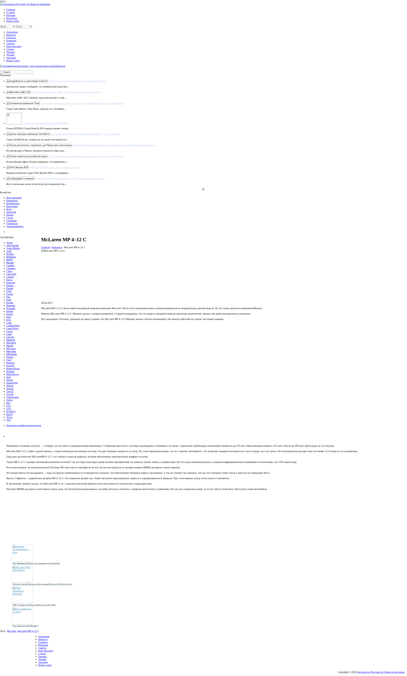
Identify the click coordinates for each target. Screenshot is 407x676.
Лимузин (11, 212)
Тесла (9, 417)
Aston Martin (13, 248)
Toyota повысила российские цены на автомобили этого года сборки (85, 156)
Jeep (8, 317)
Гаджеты (11, 37)
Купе (9, 209)
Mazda (9, 345)
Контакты (11, 18)
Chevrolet (11, 274)
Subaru (10, 385)
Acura (9, 242)
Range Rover (13, 368)
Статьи (10, 49)
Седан (9, 217)
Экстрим (11, 57)
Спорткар (11, 220)
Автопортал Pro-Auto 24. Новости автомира (381, 672)
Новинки (11, 40)
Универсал (12, 223)
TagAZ (10, 391)
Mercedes (11, 351)
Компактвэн (13, 203)
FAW (9, 291)
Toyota (9, 394)
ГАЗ (8, 405)
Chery (9, 271)
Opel (8, 360)
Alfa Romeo (12, 245)
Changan (10, 268)
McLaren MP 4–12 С (28, 631)
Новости (11, 35)
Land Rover (12, 328)
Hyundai (10, 308)
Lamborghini (12, 325)
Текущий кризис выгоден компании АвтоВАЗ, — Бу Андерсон (85, 134)
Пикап (10, 215)
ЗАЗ (8, 408)
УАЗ (8, 420)
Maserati (10, 340)
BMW (9, 259)
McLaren (11, 348)
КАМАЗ (10, 411)
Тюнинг (10, 52)
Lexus (9, 331)
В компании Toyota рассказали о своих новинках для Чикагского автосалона (114, 145)
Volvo (9, 400)
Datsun (10, 285)
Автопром (11, 32)
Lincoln (10, 337)
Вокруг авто (13, 60)
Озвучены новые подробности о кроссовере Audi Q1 (77, 81)
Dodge (9, 288)
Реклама (10, 15)
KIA (8, 320)
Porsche (10, 365)
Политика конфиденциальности (23, 425)
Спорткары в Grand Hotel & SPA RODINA (45, 123)
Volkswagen (12, 397)
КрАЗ (9, 414)
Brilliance (11, 257)
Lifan (9, 334)
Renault (10, 371)
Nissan (9, 357)
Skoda (9, 380)
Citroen (10, 277)
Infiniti (9, 311)
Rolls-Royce (12, 374)
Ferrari (9, 294)
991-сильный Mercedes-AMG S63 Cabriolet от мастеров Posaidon (66, 92)
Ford (8, 299)
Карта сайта (12, 21)
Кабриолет (12, 200)
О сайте (10, 12)
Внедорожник (14, 197)
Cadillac (10, 265)
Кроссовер (12, 206)
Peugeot (10, 362)
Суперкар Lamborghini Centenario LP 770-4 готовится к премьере (70, 178)
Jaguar (9, 314)
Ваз (8, 403)
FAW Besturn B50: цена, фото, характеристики (54, 167)
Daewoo (10, 282)
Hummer (10, 305)
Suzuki (9, 388)
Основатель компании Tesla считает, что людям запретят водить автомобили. (82, 103)
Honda (9, 302)
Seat (8, 377)
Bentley (10, 254)
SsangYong (12, 382)
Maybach (11, 342)
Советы (10, 43)
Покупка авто (13, 46)
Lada (8, 322)
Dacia (9, 279)
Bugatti (10, 262)
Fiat (8, 297)
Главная (10, 9)
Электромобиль (14, 226)
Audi (8, 251)
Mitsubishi (11, 354)
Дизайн (10, 55)
